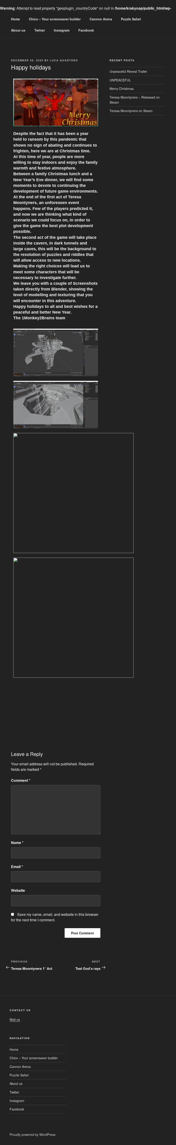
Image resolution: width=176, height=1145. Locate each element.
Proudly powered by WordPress (32, 1134)
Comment (20, 780)
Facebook (86, 30)
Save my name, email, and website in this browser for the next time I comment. (54, 917)
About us (18, 30)
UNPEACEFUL (120, 80)
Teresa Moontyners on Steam (131, 110)
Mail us (15, 1019)
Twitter (39, 30)
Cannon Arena (101, 19)
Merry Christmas (122, 88)
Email (17, 866)
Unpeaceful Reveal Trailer (128, 71)
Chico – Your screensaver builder (55, 19)
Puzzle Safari (131, 19)
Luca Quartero (64, 60)
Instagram (61, 30)
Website (18, 890)
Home (15, 19)
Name (17, 842)
